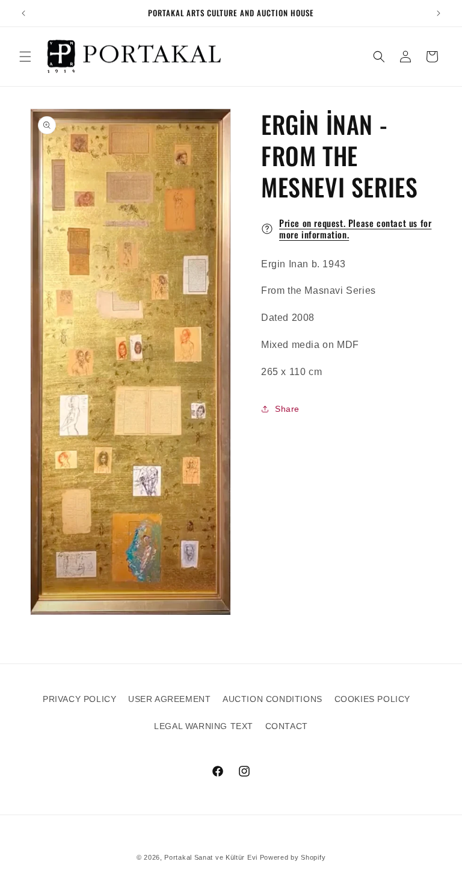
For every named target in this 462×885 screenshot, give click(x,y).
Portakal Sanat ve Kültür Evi (210, 857)
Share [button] (287, 409)
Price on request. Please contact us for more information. (355, 228)
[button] (25, 56)
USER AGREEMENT (169, 699)
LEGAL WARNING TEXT (203, 726)
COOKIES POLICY (372, 699)
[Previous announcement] (23, 13)
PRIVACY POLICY (79, 699)
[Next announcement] (438, 13)
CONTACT (286, 726)
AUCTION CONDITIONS (272, 699)
